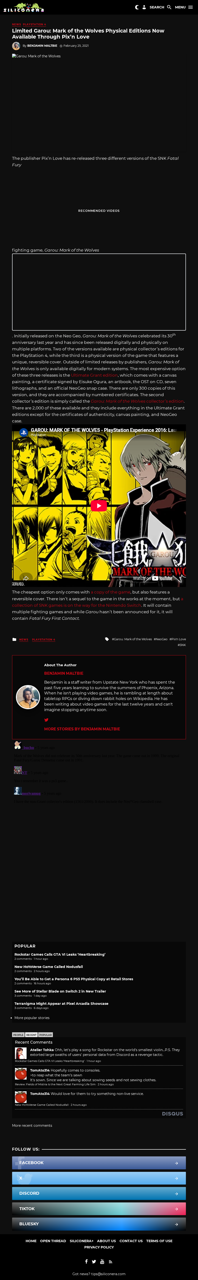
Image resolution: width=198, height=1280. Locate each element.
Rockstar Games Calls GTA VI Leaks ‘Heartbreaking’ (60, 954)
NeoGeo (162, 639)
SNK (183, 645)
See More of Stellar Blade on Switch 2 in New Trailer (60, 991)
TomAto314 (40, 1070)
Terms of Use (159, 1241)
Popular (45, 1035)
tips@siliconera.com (108, 1274)
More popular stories (32, 1018)
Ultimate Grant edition (94, 375)
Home (31, 1241)
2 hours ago (106, 1084)
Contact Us (131, 1241)
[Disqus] (99, 799)
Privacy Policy (99, 1247)
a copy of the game (110, 592)
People (18, 1035)
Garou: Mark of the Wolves (133, 639)
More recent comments (32, 1125)
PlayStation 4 (34, 24)
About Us (106, 1241)
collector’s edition (137, 401)
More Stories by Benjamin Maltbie (82, 729)
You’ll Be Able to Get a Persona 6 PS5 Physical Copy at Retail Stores (73, 979)
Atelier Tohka (42, 1050)
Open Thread (53, 1241)
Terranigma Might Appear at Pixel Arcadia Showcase (61, 1003)
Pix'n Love (178, 639)
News (16, 24)
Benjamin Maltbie (42, 45)
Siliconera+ (81, 1241)
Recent (31, 1035)
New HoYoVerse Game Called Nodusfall (48, 967)
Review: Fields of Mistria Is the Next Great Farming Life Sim (55, 1084)
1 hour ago (94, 1061)
